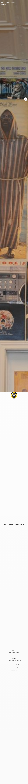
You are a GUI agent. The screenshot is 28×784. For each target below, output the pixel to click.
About (7, 2)
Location (13, 2)
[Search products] (26, 99)
